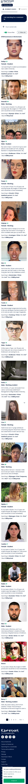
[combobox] (14, 27)
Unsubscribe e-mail (7, 767)
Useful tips (4, 764)
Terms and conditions (7, 749)
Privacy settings (8, 776)
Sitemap (3, 754)
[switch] (6, 32)
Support (3, 762)
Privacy (3, 752)
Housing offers (8, 5)
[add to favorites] (24, 42)
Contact (3, 759)
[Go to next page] (23, 720)
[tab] (9, 9)
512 (21, 720)
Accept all (14, 780)
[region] (14, 775)
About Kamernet (6, 742)
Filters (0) (22, 32)
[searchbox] (15, 27)
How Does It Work (6, 757)
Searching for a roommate (9, 747)
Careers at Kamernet (7, 744)
